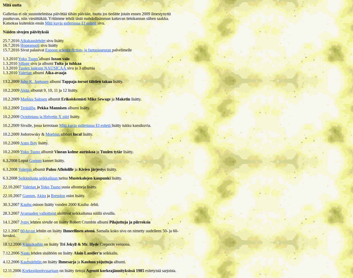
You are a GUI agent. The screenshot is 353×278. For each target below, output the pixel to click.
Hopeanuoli (30, 45)
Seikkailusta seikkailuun (38, 178)
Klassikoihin (33, 244)
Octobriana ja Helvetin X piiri (44, 116)
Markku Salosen (33, 99)
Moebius (53, 134)
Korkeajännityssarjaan (40, 270)
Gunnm (35, 160)
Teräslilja (27, 108)
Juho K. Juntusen (34, 81)
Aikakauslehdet (32, 40)
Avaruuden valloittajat (38, 213)
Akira (25, 90)
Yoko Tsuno (28, 59)
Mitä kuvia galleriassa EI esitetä (71, 23)
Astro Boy (28, 143)
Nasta (25, 253)
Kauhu (26, 204)
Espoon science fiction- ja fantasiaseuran (78, 50)
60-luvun (28, 231)
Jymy (25, 222)
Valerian (25, 73)
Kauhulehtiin (31, 262)
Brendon (58, 196)
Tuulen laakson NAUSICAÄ (42, 68)
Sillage (24, 63)
